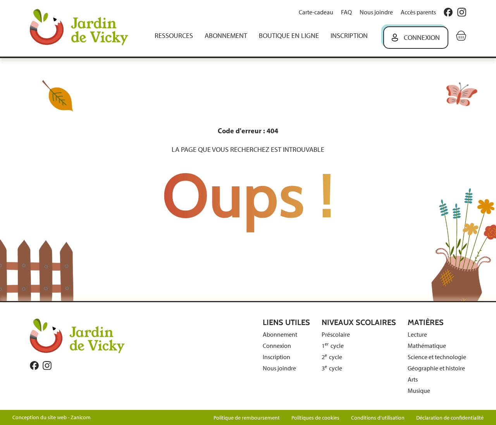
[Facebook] (448, 12)
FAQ (346, 12)
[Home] (84, 28)
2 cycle (332, 357)
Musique (419, 390)
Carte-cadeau (316, 12)
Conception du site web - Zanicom (51, 417)
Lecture (417, 334)
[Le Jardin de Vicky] (77, 335)
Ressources (174, 35)
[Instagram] (461, 12)
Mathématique (427, 345)
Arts (413, 379)
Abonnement (226, 35)
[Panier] (461, 36)
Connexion (422, 37)
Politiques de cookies (315, 418)
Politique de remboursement (247, 418)
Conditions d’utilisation (378, 418)
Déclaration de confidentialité (450, 418)
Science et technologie (437, 357)
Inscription (349, 35)
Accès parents (418, 12)
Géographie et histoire (436, 368)
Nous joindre (376, 12)
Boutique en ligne (289, 35)
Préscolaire (336, 334)
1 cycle (333, 345)
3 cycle (332, 368)
